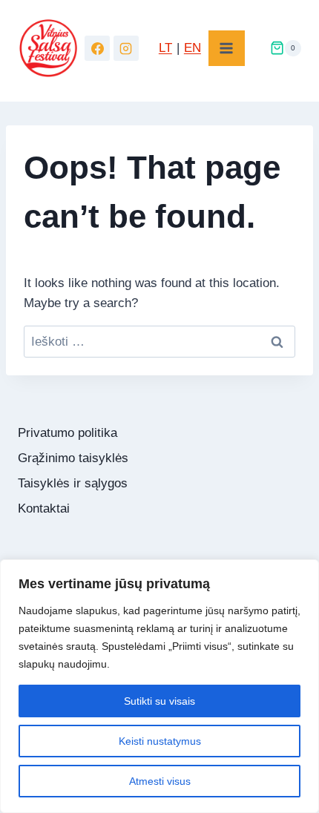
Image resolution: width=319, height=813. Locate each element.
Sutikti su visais (159, 701)
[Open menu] (226, 48)
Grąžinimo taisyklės (73, 458)
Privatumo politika (67, 433)
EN (192, 48)
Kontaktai (44, 508)
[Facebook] (97, 48)
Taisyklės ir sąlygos (73, 483)
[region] (159, 686)
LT (165, 48)
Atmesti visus (160, 781)
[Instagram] (126, 48)
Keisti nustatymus (160, 741)
